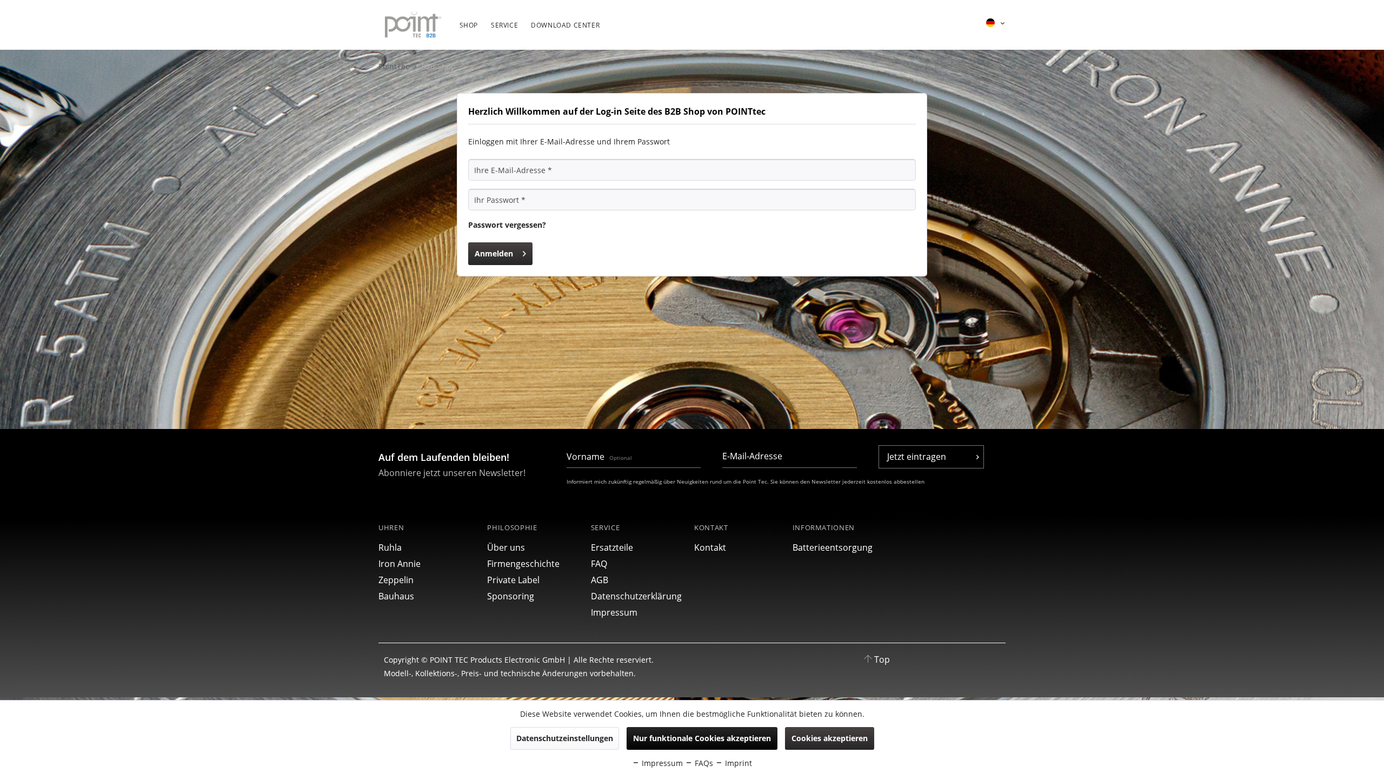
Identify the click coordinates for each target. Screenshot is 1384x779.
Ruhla (390, 547)
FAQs (703, 763)
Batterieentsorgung (833, 547)
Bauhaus (396, 596)
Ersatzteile (612, 547)
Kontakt (710, 547)
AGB (599, 580)
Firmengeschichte (523, 564)
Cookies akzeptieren (829, 738)
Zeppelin (396, 580)
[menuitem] (468, 31)
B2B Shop (438, 66)
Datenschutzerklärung (636, 596)
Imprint (737, 763)
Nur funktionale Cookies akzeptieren (702, 738)
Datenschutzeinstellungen (564, 738)
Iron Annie (399, 564)
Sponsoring (510, 596)
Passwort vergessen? (507, 225)
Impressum (614, 612)
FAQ (599, 564)
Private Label (513, 580)
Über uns (506, 547)
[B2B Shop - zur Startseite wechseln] (413, 25)
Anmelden (494, 253)
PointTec (394, 66)
